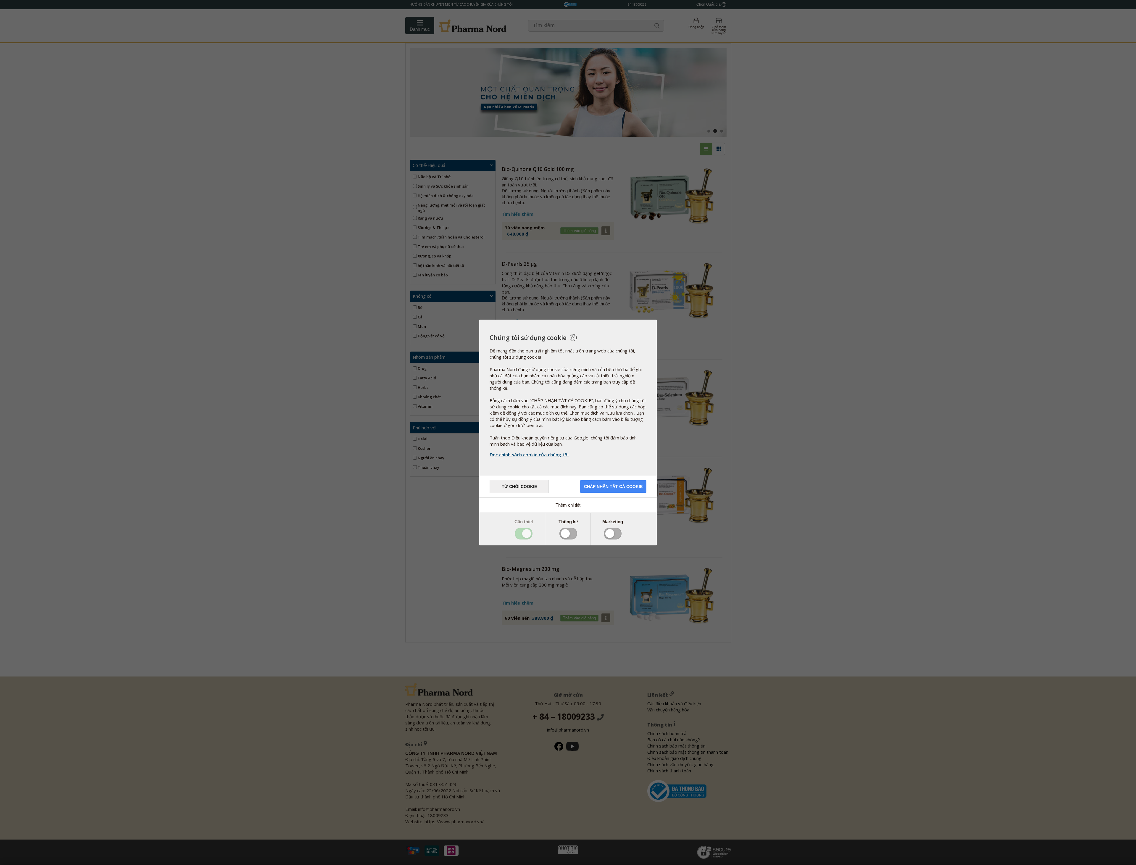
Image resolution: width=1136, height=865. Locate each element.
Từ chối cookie (519, 486)
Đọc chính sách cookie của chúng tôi (529, 455)
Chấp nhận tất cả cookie (613, 486)
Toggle (523, 533)
